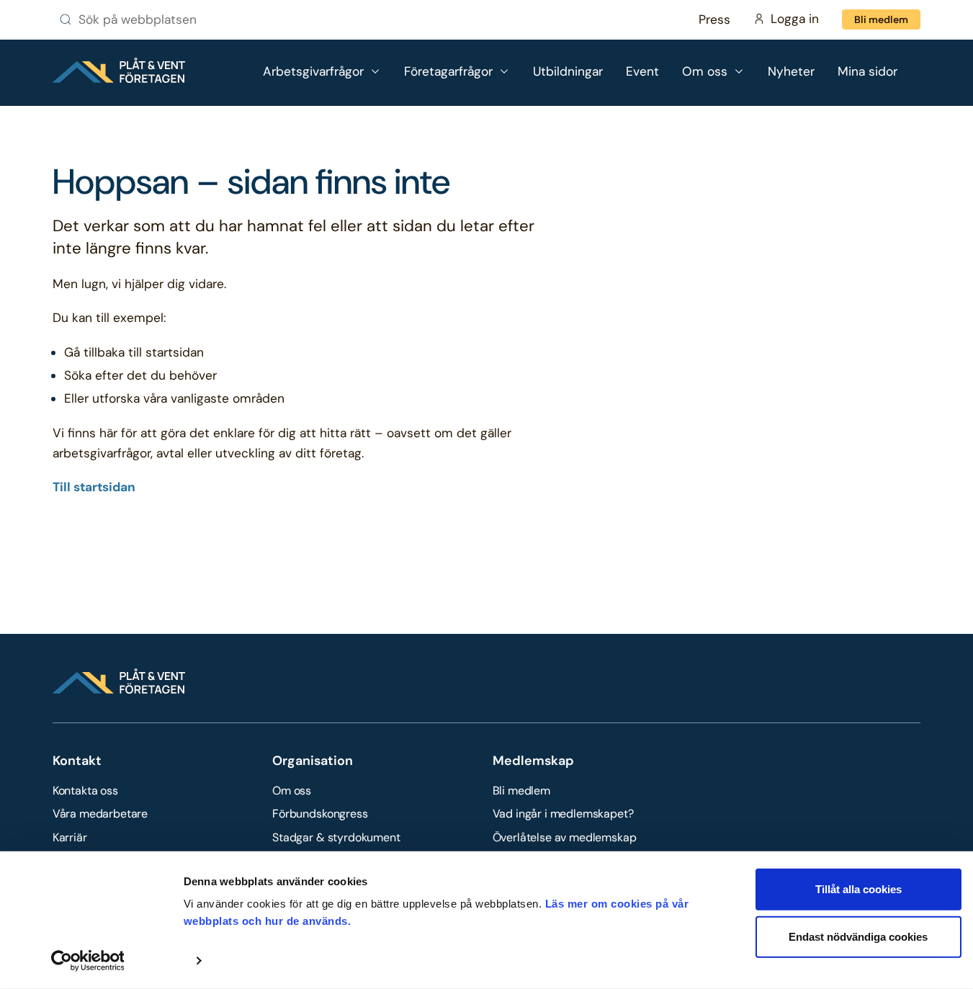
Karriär (70, 837)
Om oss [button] (704, 71)
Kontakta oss (85, 790)
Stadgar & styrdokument (336, 837)
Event (642, 71)
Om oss (291, 790)
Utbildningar (568, 71)
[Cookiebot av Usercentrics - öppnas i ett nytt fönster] (87, 961)
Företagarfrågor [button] (448, 71)
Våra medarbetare (100, 813)
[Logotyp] (119, 70)
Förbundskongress (319, 813)
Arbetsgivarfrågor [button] (313, 71)
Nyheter (791, 71)
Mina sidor (867, 71)
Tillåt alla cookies (858, 889)
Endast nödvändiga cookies (858, 936)
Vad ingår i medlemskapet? (563, 813)
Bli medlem (881, 19)
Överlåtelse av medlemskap (565, 837)
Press (714, 19)
